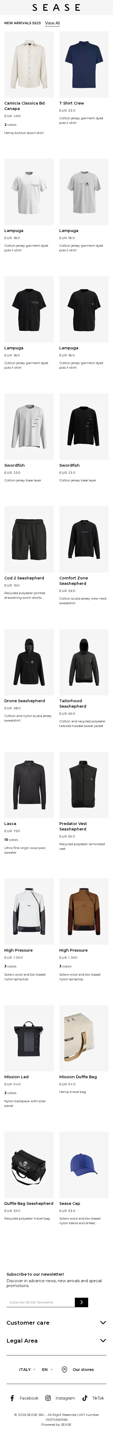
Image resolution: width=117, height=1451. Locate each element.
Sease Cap (69, 1203)
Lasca (10, 823)
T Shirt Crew (71, 103)
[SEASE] (56, 7)
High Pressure (18, 950)
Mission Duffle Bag (78, 1076)
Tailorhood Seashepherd (72, 703)
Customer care (28, 1322)
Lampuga (13, 230)
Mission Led (16, 1076)
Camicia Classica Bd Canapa (24, 106)
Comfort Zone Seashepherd (73, 581)
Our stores (83, 1369)
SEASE (66, 1424)
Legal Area (22, 1340)
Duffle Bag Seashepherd (28, 1203)
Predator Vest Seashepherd (73, 826)
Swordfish (14, 465)
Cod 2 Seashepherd (24, 578)
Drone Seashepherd (24, 700)
